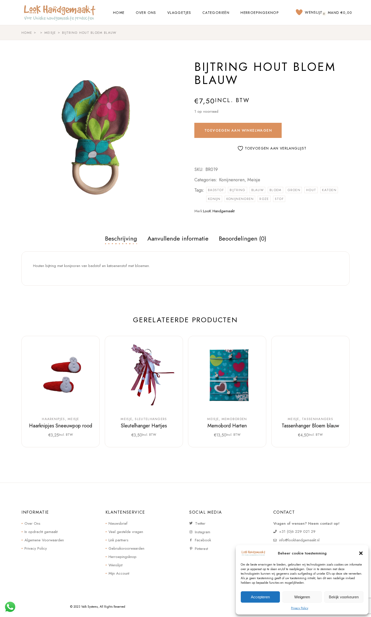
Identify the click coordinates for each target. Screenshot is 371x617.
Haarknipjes (53, 419)
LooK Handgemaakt (218, 211)
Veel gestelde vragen (126, 532)
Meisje (253, 180)
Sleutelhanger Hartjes (144, 425)
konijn (214, 198)
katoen (329, 190)
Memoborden (234, 419)
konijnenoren (240, 198)
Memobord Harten (227, 425)
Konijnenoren (232, 180)
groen (294, 190)
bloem (276, 190)
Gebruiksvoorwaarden (126, 548)
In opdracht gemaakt (41, 532)
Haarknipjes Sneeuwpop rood (60, 425)
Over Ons (32, 523)
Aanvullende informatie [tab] (177, 238)
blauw (257, 190)
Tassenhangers (317, 419)
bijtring (237, 190)
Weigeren (302, 597)
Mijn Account (119, 573)
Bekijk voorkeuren (344, 597)
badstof (216, 190)
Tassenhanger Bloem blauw (310, 425)
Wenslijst (115, 565)
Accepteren (260, 597)
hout (311, 190)
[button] (360, 553)
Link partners (118, 540)
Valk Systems (89, 606)
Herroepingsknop (123, 557)
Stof (279, 198)
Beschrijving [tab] (121, 238)
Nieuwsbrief (118, 523)
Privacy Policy (299, 608)
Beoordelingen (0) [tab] (242, 238)
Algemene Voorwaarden (44, 540)
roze (264, 198)
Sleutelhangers (151, 419)
